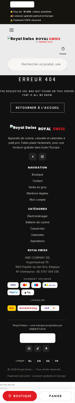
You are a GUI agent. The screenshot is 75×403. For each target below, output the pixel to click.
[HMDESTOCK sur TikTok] (37, 348)
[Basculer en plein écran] (5, 384)
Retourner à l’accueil (37, 108)
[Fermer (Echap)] (13, 384)
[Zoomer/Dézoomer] (1, 384)
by (44, 42)
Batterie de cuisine (37, 222)
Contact (37, 180)
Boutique (37, 174)
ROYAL (48, 39)
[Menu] (12, 30)
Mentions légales (37, 193)
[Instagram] (42, 156)
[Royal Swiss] (21, 40)
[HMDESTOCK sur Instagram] (29, 348)
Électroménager (38, 216)
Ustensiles (37, 234)
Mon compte (38, 199)
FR (56, 360)
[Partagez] (9, 384)
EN (39, 360)
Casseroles (37, 228)
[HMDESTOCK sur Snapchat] (45, 348)
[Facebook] (33, 156)
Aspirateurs (37, 241)
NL (30, 360)
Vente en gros (37, 187)
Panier (63, 53)
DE (48, 360)
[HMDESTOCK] (37, 4)
